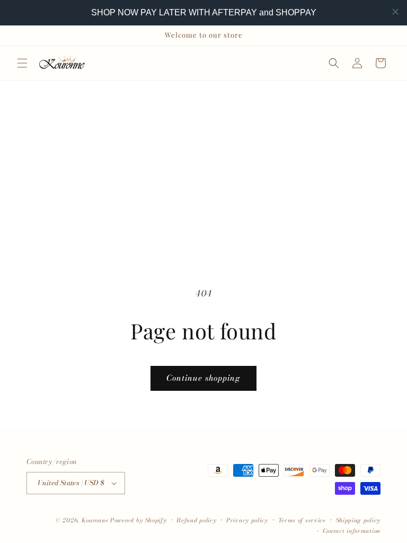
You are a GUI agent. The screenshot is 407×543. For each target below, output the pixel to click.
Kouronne (95, 520)
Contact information (352, 531)
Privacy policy (247, 520)
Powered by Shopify (138, 520)
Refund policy (196, 520)
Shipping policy (358, 520)
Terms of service (302, 520)
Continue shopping (203, 378)
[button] (22, 63)
